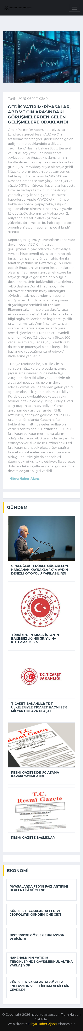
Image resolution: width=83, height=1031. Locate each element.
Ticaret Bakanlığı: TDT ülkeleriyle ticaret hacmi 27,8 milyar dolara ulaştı (39, 707)
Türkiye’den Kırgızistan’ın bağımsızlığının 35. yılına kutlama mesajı (35, 638)
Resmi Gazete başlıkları (33, 837)
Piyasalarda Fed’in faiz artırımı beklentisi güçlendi (39, 888)
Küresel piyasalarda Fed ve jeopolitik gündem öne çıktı (36, 912)
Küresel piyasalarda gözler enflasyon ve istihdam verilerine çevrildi (40, 985)
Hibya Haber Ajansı (42, 1024)
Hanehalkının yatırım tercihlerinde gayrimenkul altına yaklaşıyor (41, 961)
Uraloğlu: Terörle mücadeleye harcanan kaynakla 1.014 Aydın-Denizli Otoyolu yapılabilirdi (40, 569)
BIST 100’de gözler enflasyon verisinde (37, 937)
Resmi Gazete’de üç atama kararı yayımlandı (35, 774)
